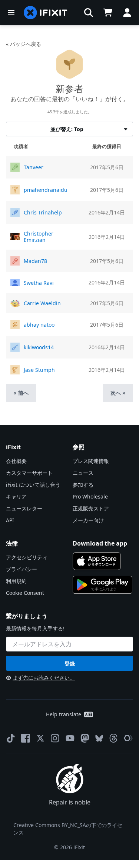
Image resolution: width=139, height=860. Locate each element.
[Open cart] (107, 12)
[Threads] (113, 738)
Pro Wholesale (90, 496)
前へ (21, 392)
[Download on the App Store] (97, 561)
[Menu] (11, 12)
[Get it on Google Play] (103, 585)
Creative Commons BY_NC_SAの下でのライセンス (67, 828)
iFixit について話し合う (33, 484)
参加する (83, 484)
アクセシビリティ (26, 557)
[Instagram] (55, 738)
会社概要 (16, 460)
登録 (69, 663)
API (10, 520)
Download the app (100, 543)
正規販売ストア (91, 508)
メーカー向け (88, 520)
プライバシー (21, 569)
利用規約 (16, 580)
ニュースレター (24, 508)
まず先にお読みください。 (44, 677)
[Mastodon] (84, 738)
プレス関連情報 (91, 460)
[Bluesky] (99, 738)
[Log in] (127, 12)
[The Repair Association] (128, 738)
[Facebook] (25, 738)
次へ (118, 392)
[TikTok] (10, 738)
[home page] (45, 12)
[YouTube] (70, 738)
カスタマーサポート (29, 472)
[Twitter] (40, 738)
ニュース (83, 472)
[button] (88, 12)
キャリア (16, 496)
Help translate (63, 714)
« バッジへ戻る (23, 43)
